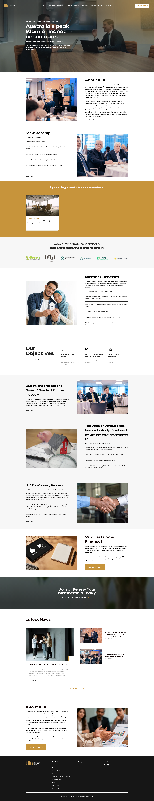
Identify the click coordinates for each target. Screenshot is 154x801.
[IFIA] (9, 5)
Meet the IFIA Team (94, 567)
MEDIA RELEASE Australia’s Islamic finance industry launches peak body (115, 634)
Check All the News (76, 689)
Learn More (88, 120)
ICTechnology (89, 796)
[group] (33, 258)
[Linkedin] (108, 765)
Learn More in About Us (33, 360)
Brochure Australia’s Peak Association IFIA (48, 665)
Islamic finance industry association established (114, 655)
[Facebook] (104, 765)
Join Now (89, 597)
